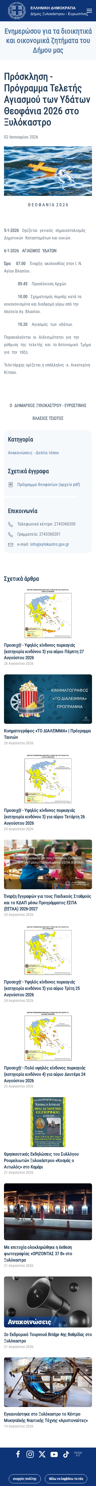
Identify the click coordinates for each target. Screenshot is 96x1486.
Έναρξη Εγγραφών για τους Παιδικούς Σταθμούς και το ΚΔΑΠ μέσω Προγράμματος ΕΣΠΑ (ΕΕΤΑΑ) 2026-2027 (47, 903)
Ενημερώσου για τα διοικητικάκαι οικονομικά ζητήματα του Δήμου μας (48, 40)
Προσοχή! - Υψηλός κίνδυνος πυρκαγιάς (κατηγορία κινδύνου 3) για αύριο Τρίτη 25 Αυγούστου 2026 (42, 988)
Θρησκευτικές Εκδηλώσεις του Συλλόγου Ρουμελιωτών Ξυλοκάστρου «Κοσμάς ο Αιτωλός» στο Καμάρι (41, 1160)
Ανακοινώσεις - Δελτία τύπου (33, 452)
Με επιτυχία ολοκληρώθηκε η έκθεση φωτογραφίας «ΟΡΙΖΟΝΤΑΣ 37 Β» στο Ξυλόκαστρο (38, 1253)
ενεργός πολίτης (25, 1479)
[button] (89, 10)
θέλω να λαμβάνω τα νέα (66, 1479)
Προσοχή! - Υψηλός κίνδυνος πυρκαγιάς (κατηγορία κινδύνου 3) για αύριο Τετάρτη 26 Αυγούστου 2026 (44, 817)
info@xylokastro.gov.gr (49, 544)
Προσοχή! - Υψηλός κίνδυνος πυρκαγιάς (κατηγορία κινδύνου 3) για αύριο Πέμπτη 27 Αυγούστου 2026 (44, 651)
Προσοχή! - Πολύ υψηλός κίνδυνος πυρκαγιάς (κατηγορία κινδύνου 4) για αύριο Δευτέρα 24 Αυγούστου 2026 (45, 1074)
